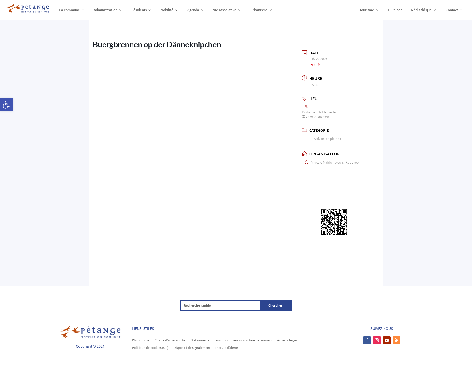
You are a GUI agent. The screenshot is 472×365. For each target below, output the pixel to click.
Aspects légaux (288, 340)
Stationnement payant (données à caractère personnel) (231, 340)
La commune (69, 9)
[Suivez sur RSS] (396, 340)
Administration (105, 9)
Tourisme (366, 9)
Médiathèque (421, 9)
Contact (452, 9)
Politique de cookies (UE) (150, 347)
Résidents (139, 9)
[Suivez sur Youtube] (387, 340)
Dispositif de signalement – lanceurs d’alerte (206, 347)
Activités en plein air (327, 138)
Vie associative (224, 9)
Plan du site (140, 340)
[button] (6, 104)
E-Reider (395, 9)
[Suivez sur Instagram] (377, 340)
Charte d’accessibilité (170, 340)
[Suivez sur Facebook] (367, 340)
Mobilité (167, 9)
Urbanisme (259, 9)
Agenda (193, 9)
